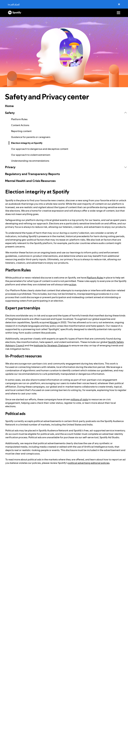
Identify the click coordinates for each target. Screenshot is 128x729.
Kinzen (54, 322)
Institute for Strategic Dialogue (51, 345)
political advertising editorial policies (88, 463)
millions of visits (79, 399)
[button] (66, 112)
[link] (66, 105)
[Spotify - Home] (15, 13)
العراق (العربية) (14, 4)
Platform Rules (95, 277)
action (72, 284)
